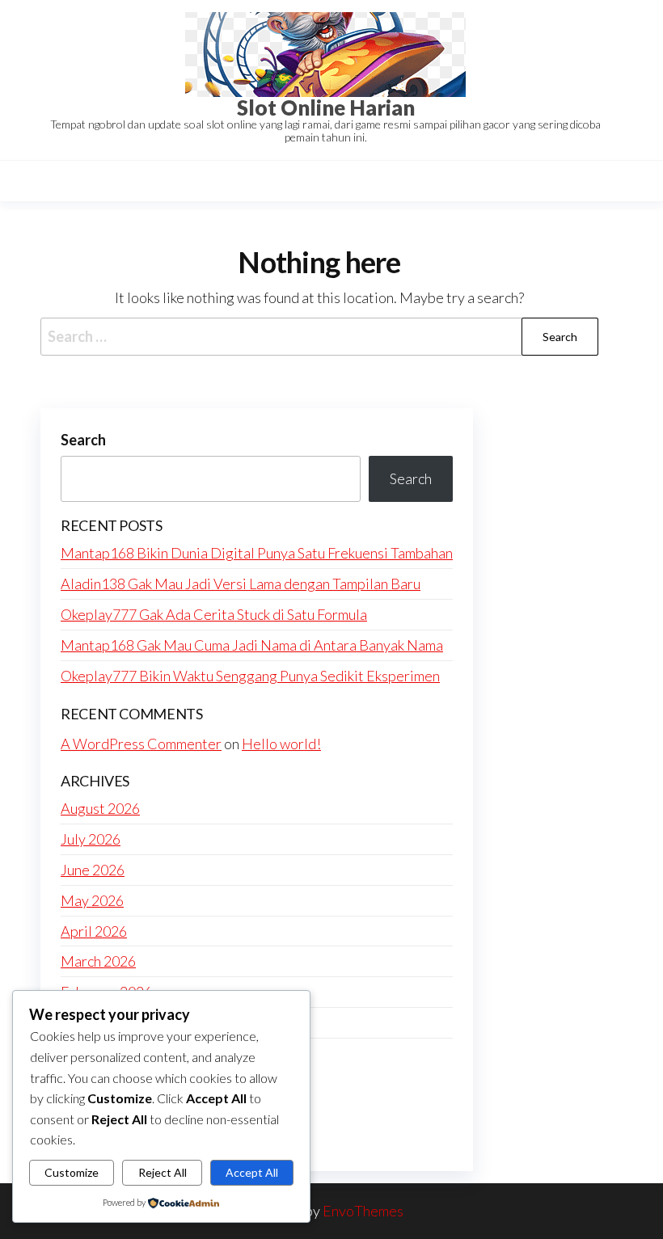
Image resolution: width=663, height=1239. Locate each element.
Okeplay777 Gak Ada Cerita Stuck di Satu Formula (214, 614)
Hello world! (281, 743)
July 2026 (90, 839)
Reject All (162, 1172)
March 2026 (98, 961)
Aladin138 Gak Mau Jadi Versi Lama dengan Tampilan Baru (240, 583)
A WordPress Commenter (141, 743)
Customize (71, 1172)
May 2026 (92, 900)
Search (83, 440)
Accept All (252, 1172)
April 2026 (94, 931)
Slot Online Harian (326, 107)
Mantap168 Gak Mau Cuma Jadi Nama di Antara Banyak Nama (252, 645)
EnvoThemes (363, 1211)
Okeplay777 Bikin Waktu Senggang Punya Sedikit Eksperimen (250, 676)
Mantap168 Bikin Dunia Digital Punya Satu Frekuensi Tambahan (257, 553)
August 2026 (100, 808)
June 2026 (93, 870)
